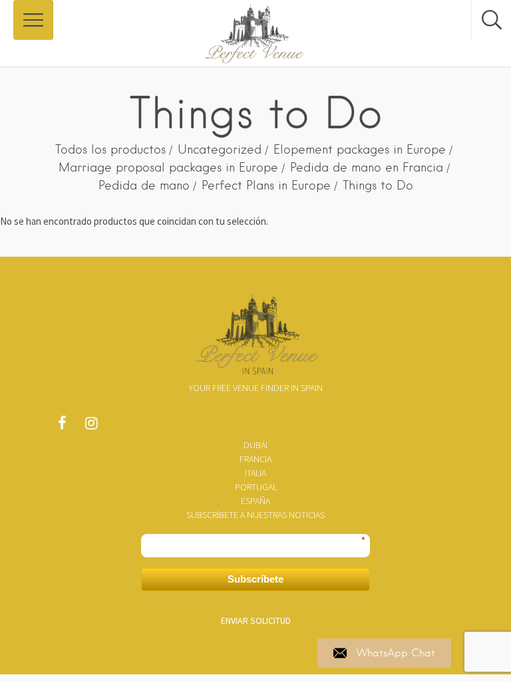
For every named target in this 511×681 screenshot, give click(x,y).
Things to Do (378, 185)
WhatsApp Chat (396, 653)
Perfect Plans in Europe (266, 185)
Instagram (91, 426)
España (255, 501)
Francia (255, 459)
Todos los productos (110, 149)
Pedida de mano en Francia (366, 167)
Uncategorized (219, 149)
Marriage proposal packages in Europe (168, 167)
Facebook (62, 426)
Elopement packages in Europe (359, 149)
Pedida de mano (144, 185)
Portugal (256, 487)
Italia (255, 473)
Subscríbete (255, 579)
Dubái (255, 445)
